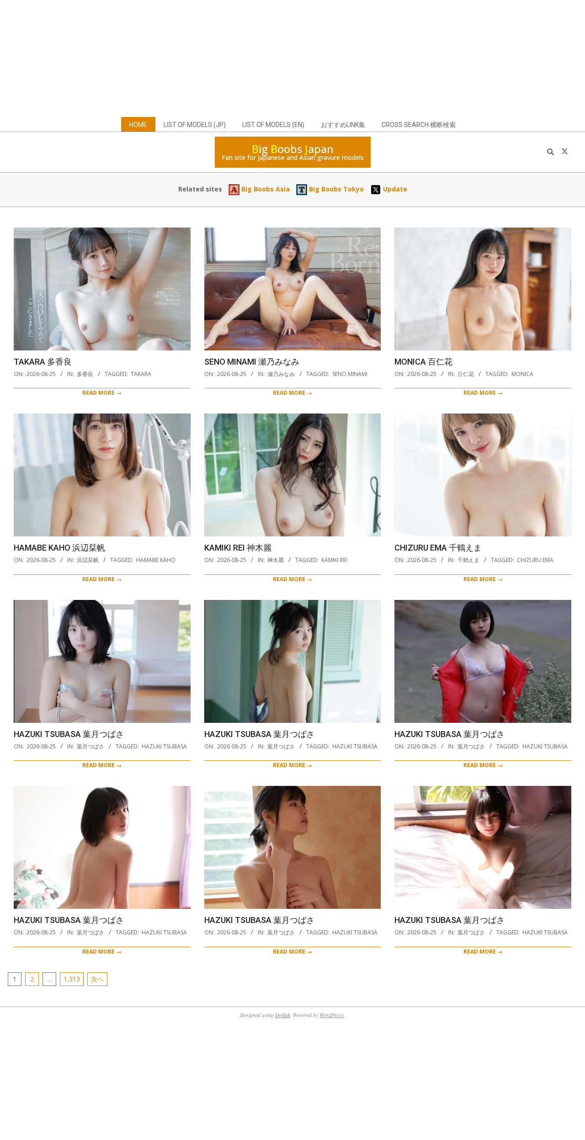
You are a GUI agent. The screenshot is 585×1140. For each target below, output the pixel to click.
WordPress (331, 1014)
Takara (141, 374)
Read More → (102, 393)
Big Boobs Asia (264, 189)
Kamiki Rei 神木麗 (237, 547)
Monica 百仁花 (423, 361)
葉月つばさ (90, 746)
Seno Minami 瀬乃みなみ (251, 361)
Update (394, 189)
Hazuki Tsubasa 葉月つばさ (69, 734)
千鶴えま (468, 560)
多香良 (85, 374)
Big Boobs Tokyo (335, 189)
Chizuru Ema (535, 560)
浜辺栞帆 (88, 560)
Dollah (282, 1014)
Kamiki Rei (334, 560)
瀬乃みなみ (281, 374)
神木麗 (275, 560)
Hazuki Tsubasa (164, 746)
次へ (97, 979)
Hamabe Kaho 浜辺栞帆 (59, 547)
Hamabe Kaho (156, 560)
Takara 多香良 (43, 361)
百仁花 (465, 374)
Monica (522, 374)
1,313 (72, 979)
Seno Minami (349, 374)
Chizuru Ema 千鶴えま (438, 547)
